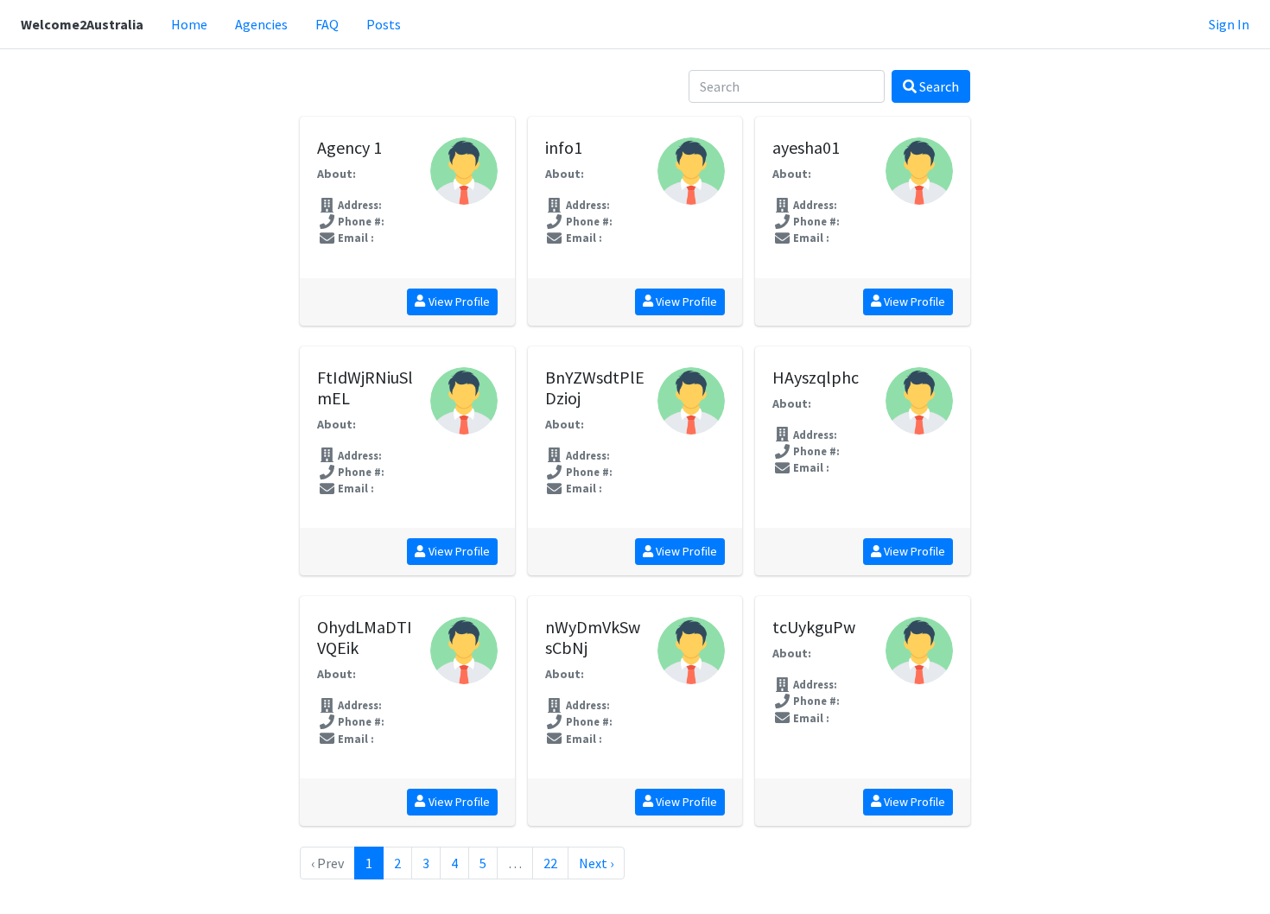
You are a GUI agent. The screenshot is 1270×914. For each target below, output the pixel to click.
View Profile (458, 301)
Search (938, 86)
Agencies (261, 24)
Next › (596, 863)
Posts (383, 24)
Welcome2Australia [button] (82, 24)
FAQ (327, 24)
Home (189, 24)
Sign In (1229, 24)
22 (550, 863)
